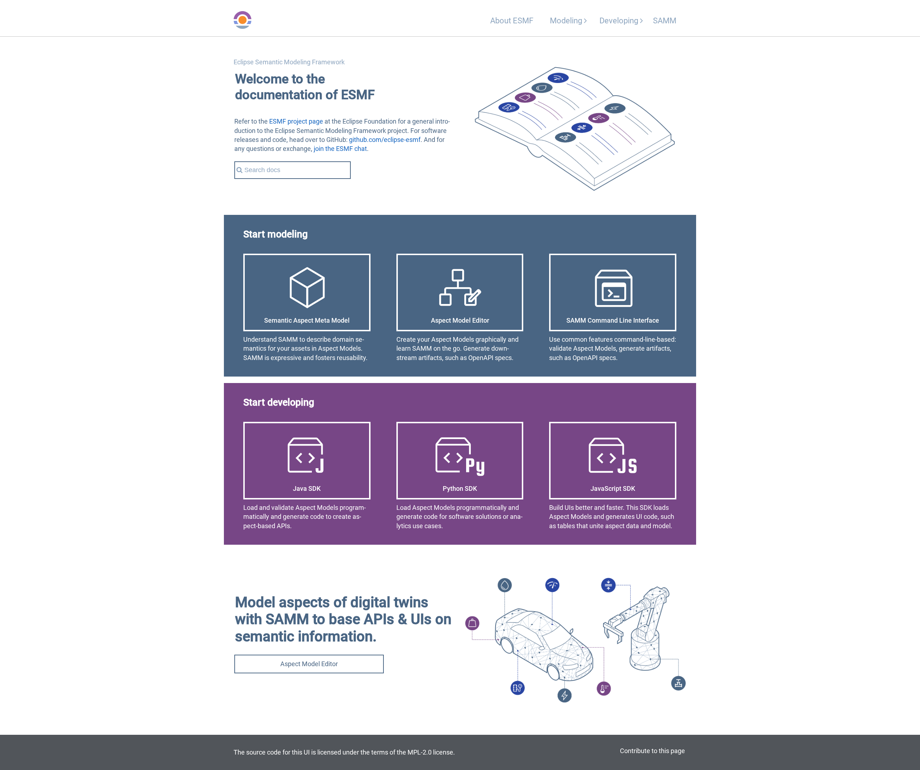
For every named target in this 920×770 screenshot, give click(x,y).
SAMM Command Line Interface (612, 320)
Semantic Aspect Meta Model (307, 320)
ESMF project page (296, 121)
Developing (619, 20)
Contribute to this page (652, 751)
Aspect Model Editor (460, 320)
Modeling (567, 20)
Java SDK (307, 488)
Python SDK (460, 488)
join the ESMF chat (340, 148)
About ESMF (511, 20)
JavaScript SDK (612, 488)
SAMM (664, 20)
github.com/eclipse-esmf (384, 139)
